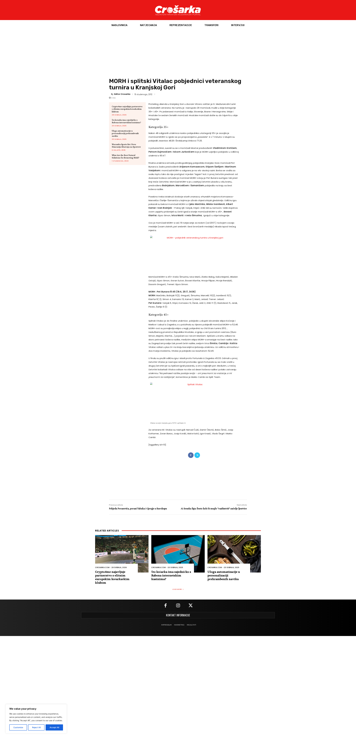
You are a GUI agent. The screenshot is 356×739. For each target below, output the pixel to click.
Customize (18, 727)
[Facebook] (191, 455)
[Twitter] (197, 455)
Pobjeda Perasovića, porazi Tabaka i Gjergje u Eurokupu (138, 508)
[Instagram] (178, 605)
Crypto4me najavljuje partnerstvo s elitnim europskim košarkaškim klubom (127, 109)
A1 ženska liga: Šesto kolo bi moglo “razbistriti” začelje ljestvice (214, 508)
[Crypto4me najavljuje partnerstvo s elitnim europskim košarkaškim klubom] (122, 554)
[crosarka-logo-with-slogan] (178, 10)
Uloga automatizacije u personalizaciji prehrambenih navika (125, 133)
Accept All (54, 727)
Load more (177, 589)
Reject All (36, 727)
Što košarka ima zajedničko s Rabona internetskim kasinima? (126, 121)
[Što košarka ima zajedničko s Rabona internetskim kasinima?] (178, 554)
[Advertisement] (178, 51)
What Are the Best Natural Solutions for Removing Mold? (125, 156)
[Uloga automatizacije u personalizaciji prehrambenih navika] (234, 554)
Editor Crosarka (122, 94)
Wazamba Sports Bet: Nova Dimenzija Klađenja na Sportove (126, 145)
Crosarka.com (102, 567)
